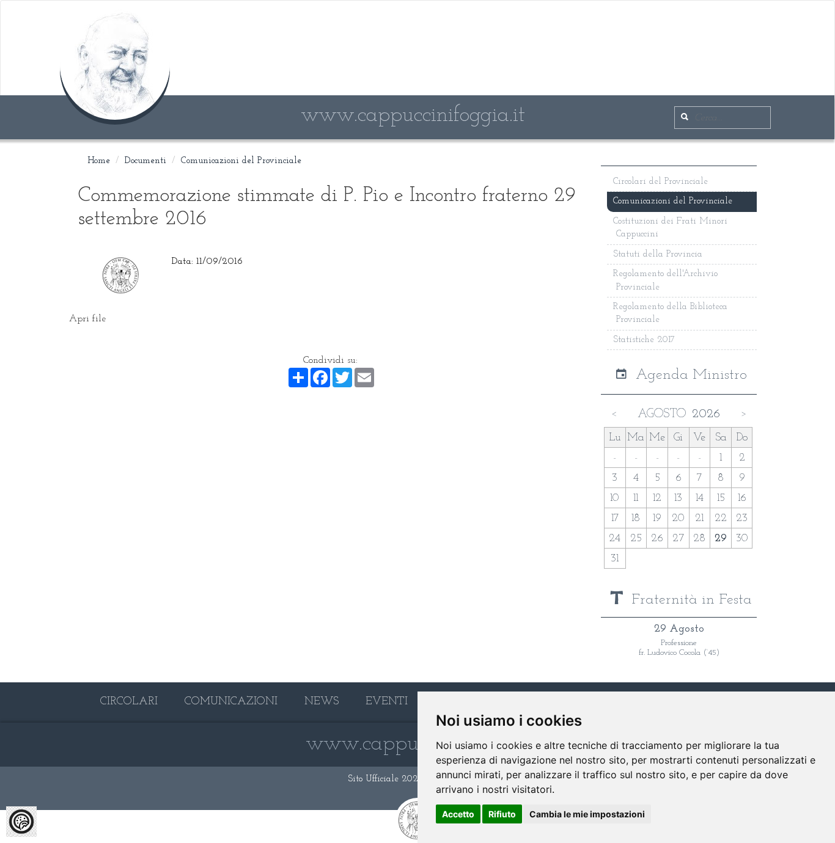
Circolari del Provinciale (660, 181)
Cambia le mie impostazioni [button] (587, 814)
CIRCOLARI (129, 701)
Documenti (145, 161)
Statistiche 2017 (644, 340)
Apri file (87, 319)
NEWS (321, 701)
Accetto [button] (458, 814)
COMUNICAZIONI (231, 701)
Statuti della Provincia (657, 254)
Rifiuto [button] (502, 814)
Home (98, 161)
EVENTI (387, 701)
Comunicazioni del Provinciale (241, 161)
